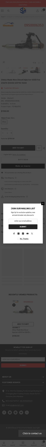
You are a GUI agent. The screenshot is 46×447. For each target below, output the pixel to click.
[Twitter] (32, 233)
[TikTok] (23, 233)
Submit (23, 227)
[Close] (42, 203)
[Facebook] (14, 233)
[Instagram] (18, 233)
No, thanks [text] (24, 239)
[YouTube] (27, 233)
